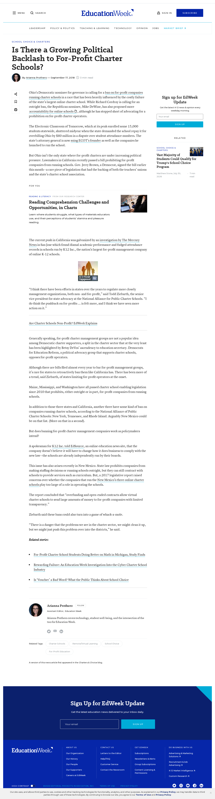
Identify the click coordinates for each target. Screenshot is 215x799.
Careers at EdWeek (75, 775)
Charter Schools (57, 644)
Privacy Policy (129, 786)
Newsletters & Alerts (145, 759)
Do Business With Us (180, 747)
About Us (71, 747)
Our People (72, 764)
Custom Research (178, 776)
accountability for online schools (51, 111)
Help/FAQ (105, 759)
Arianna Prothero (36, 77)
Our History (72, 759)
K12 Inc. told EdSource (68, 446)
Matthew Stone (165, 173)
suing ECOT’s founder (86, 140)
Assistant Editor (55, 611)
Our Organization (75, 753)
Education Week (73, 611)
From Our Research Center (68, 196)
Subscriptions (142, 753)
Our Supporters (74, 770)
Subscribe (190, 13)
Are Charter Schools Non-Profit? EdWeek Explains (63, 323)
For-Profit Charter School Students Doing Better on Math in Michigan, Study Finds (89, 554)
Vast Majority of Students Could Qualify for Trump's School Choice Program (176, 161)
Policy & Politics (62, 28)
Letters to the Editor (111, 753)
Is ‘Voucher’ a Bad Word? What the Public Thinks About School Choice (81, 580)
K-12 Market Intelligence (181, 770)
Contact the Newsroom (112, 770)
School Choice (112, 644)
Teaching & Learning (95, 28)
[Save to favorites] (16, 102)
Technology (123, 28)
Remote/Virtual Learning (85, 644)
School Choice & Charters (31, 42)
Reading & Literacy (40, 196)
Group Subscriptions (145, 764)
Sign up (138, 724)
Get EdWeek (141, 747)
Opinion (142, 28)
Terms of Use (107, 786)
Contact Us (107, 747)
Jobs (155, 28)
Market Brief (174, 28)
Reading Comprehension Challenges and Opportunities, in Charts (69, 204)
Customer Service (109, 764)
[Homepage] (107, 12)
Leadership (37, 28)
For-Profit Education (59, 651)
